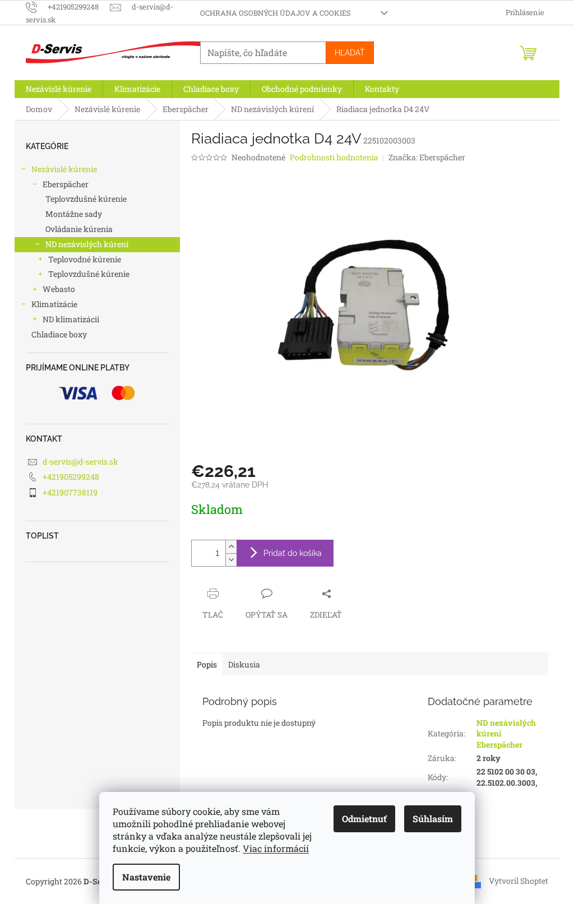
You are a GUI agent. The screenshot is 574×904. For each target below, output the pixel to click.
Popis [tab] (207, 664)
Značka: (426, 157)
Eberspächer (66, 184)
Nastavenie (146, 877)
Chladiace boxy (59, 334)
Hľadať (350, 52)
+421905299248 (71, 476)
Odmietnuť (364, 818)
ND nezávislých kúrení (86, 244)
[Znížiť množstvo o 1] (231, 559)
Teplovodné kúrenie (84, 259)
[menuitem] (59, 89)
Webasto (59, 289)
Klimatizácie (54, 304)
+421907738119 (70, 492)
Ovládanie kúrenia (79, 229)
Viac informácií (276, 848)
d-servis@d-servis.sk (80, 461)
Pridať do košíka (292, 553)
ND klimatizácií (71, 319)
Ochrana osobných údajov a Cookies (275, 13)
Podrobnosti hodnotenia (334, 157)
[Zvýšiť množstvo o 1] (231, 546)
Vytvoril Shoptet (518, 880)
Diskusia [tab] (244, 664)
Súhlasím (433, 818)
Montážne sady (73, 213)
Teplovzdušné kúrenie (86, 198)
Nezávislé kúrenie (64, 169)
